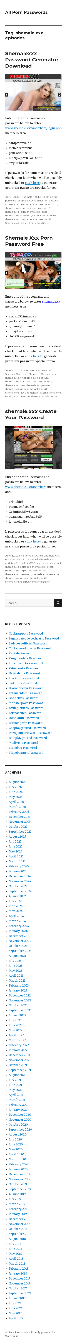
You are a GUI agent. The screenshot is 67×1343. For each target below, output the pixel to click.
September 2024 (20, 891)
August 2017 (17, 1298)
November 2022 (20, 1000)
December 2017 (19, 1278)
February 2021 (18, 1104)
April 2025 (16, 856)
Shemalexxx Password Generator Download (31, 59)
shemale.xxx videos (16, 388)
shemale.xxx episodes (18, 208)
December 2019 (19, 1174)
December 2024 (20, 876)
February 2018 (19, 1268)
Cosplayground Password (27, 728)
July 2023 (15, 960)
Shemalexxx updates (25, 396)
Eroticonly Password (24, 678)
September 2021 (20, 1070)
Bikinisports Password (25, 723)
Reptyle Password (21, 653)
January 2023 (18, 990)
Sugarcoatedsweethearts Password (34, 638)
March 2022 (17, 1040)
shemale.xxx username (18, 219)
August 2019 (17, 1194)
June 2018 (15, 1248)
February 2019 (18, 1209)
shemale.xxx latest (42, 566)
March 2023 (17, 980)
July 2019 (15, 1199)
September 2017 (20, 1293)
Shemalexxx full (38, 388)
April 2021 (16, 1094)
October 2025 (18, 826)
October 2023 (18, 946)
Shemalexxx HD (14, 392)
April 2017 (16, 1318)
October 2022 (18, 1005)
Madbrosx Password (23, 742)
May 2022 (15, 1030)
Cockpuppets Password (26, 633)
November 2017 (19, 1283)
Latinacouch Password (25, 713)
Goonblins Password (24, 698)
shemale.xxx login (15, 211)
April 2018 (16, 1258)
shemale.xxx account (45, 204)
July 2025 (15, 841)
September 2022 (20, 1010)
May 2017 (15, 1313)
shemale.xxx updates (44, 215)
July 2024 (15, 901)
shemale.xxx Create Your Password (31, 414)
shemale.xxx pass (37, 211)
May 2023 (15, 970)
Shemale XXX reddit (29, 200)
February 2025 (19, 866)
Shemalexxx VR (48, 396)
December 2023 (20, 936)
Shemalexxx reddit (16, 581)
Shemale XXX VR (26, 563)
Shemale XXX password (37, 370)
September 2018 (20, 1234)
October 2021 (18, 1065)
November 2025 (20, 821)
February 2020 (19, 1164)
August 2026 (17, 782)
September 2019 (20, 1189)
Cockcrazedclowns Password (30, 648)
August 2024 (17, 896)
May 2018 (15, 1253)
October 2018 (18, 1229)
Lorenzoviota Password (26, 663)
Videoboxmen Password (26, 752)
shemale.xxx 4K (23, 204)
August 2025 (17, 836)
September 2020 (20, 1129)
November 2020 (20, 1119)
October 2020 (18, 1124)
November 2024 (20, 881)
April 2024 (16, 916)
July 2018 (15, 1243)
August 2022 (17, 1015)
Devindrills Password (24, 673)
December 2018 (19, 1219)
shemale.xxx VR (42, 219)
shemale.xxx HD (41, 208)
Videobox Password (23, 747)
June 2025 (15, 846)
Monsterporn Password (26, 703)
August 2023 (17, 955)
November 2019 (19, 1179)
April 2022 (16, 1035)
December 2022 (20, 995)
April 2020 (16, 1154)
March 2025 (17, 861)
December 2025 (20, 816)
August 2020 (18, 1134)
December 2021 (19, 1055)
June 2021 (15, 1085)
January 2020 (18, 1169)
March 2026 (17, 806)
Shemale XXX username (43, 374)
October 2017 (18, 1288)
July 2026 (15, 787)
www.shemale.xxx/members (25, 487)
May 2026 (16, 797)
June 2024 (16, 906)
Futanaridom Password (25, 693)
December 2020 (20, 1114)
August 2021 (17, 1075)
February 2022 (19, 1045)
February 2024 (19, 926)
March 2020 (17, 1159)
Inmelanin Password (24, 718)
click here (32, 182)
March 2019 (17, 1204)
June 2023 (15, 965)
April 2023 (16, 975)
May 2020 (16, 1149)
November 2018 (20, 1224)
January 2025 (18, 871)
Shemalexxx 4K (38, 578)
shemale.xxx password (18, 215)
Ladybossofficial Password (28, 643)
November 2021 (19, 1060)
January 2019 (18, 1214)
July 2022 (15, 1020)
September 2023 (20, 950)
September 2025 (20, 831)
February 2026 (19, 811)
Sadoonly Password (23, 683)
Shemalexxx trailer (38, 222)
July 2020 (15, 1139)
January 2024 (18, 931)
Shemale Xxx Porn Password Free (29, 241)
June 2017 (15, 1308)
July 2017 (15, 1303)
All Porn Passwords (26, 12)
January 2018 (18, 1273)
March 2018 (17, 1263)
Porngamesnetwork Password (30, 733)
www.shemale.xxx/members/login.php (33, 128)
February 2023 (19, 985)
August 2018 (17, 1238)
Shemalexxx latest (15, 222)
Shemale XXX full (31, 196)
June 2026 (16, 792)
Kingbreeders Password (26, 658)
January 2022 (18, 1050)
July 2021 (15, 1080)
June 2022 (16, 1025)
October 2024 (18, 886)
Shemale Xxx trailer (16, 374)
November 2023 (20, 941)
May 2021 (15, 1090)
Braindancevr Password (26, 688)
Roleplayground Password (28, 738)
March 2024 (17, 921)
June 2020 (16, 1144)
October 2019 (18, 1184)
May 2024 (16, 911)
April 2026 (16, 802)
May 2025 (15, 851)
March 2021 (17, 1099)
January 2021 (18, 1109)
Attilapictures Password (26, 708)
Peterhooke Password (24, 668)
